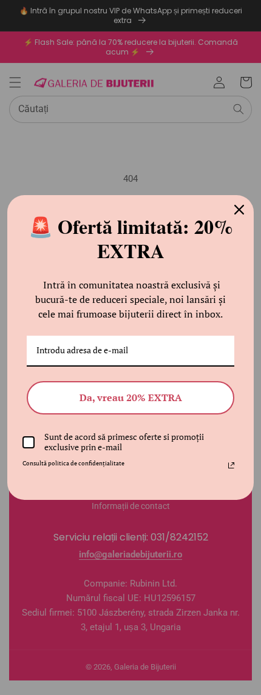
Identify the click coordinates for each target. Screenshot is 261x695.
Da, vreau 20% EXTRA (131, 397)
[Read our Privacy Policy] (231, 465)
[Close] (239, 209)
